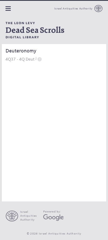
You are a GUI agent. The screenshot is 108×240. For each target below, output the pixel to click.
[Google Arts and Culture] (53, 217)
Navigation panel (8, 8)
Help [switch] (39, 59)
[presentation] (23, 216)
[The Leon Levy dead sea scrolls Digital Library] (35, 30)
